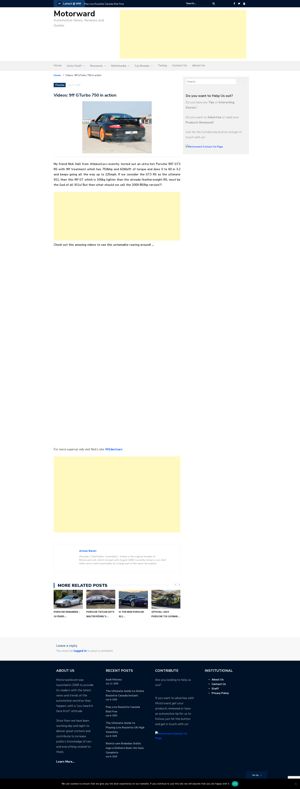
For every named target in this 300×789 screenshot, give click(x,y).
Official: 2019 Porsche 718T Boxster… (160, 616)
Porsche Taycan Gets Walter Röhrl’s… (68, 614)
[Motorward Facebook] (234, 3)
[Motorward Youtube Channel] (244, 3)
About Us (198, 65)
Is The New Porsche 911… (98, 614)
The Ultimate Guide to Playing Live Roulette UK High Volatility (125, 727)
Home (58, 65)
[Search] (213, 3)
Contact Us (179, 65)
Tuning (162, 65)
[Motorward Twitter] (239, 3)
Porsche (59, 85)
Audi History (114, 679)
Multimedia (118, 66)
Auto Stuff (74, 66)
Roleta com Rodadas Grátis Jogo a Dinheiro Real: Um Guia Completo (125, 748)
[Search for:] (197, 3)
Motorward (74, 14)
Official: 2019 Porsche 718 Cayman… (133, 614)
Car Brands (142, 66)
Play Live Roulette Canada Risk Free (104, 4)
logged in (80, 651)
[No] (295, 784)
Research (96, 66)
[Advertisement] (183, 34)
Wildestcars (114, 449)
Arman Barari (87, 551)
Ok (235, 783)
